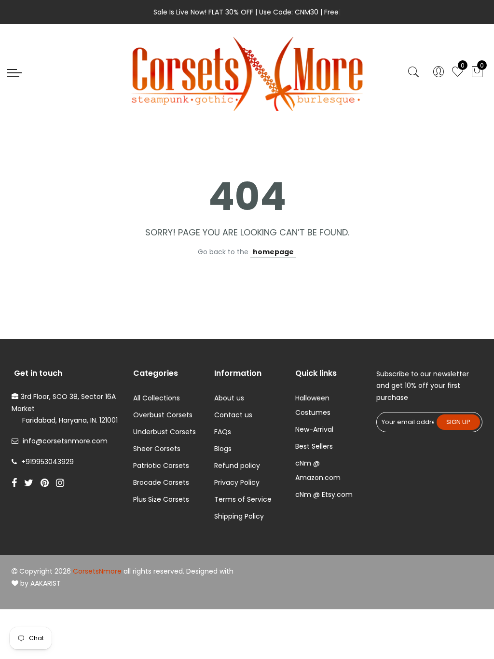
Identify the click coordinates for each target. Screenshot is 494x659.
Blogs (223, 448)
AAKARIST (45, 583)
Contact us (233, 415)
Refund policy (237, 465)
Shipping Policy (239, 516)
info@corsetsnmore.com (65, 441)
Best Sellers (314, 446)
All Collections (156, 398)
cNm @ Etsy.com (324, 494)
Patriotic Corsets (161, 465)
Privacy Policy (237, 482)
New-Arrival (314, 429)
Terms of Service (243, 499)
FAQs (222, 432)
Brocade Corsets (161, 482)
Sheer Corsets (156, 448)
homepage (273, 252)
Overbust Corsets (162, 415)
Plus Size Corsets (161, 499)
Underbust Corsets (164, 432)
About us (229, 398)
